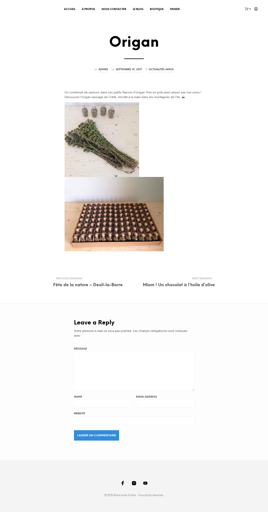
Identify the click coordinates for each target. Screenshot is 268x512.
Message (81, 349)
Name (79, 397)
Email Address (147, 397)
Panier (175, 9)
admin (103, 69)
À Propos (88, 9)
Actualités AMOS (161, 69)
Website (79, 413)
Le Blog (138, 9)
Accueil (69, 9)
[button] (248, 9)
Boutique (157, 9)
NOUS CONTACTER (114, 9)
